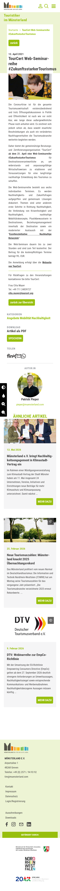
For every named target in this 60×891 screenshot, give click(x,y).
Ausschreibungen (13, 812)
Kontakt (9, 786)
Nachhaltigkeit (41, 318)
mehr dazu (45, 501)
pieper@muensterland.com (30, 404)
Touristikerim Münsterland (15, 17)
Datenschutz (11, 796)
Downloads (10, 817)
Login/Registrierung (15, 801)
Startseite (13, 30)
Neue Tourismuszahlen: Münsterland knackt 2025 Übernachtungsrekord (28, 559)
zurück (14, 42)
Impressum (10, 791)
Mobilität (25, 318)
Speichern (15, 338)
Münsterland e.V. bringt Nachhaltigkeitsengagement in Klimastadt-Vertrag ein (30, 460)
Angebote (13, 318)
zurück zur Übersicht (21, 302)
